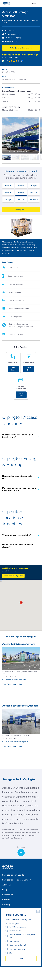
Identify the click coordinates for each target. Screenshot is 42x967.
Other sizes (34, 200)
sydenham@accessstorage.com (17, 742)
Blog (4, 889)
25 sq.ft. (21, 186)
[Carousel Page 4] (35, 157)
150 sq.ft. (21, 200)
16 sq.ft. (8, 186)
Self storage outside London (16, 879)
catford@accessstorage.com (16, 680)
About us (6, 884)
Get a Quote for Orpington (19, 48)
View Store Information (12, 684)
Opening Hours (8, 87)
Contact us (7, 894)
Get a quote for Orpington (13, 576)
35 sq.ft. (34, 186)
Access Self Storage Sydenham (20, 705)
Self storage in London (13, 875)
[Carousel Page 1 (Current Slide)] (7, 157)
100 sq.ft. (33, 193)
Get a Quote (13, 369)
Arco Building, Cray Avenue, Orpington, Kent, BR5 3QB (21, 22)
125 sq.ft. (8, 200)
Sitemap (6, 904)
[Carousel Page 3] (25, 157)
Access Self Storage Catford (18, 644)
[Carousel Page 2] (16, 157)
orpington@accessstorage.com (14, 79)
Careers (6, 899)
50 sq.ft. (8, 193)
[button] (21, 603)
